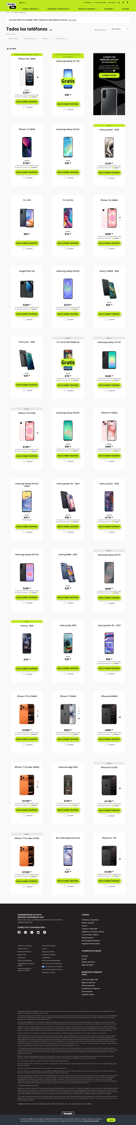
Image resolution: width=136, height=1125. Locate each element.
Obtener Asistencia (88, 962)
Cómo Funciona (87, 991)
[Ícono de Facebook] (19, 933)
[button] (31, 9)
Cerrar (111, 1120)
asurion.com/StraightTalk (82, 1043)
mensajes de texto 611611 (25, 922)
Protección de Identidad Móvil (51, 960)
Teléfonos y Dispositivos (90, 920)
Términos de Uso (23, 949)
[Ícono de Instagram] (25, 933)
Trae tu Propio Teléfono (90, 935)
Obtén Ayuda (112, 2)
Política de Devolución (24, 952)
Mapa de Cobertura (88, 982)
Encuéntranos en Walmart (91, 988)
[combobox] (120, 29)
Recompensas (88, 2)
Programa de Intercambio (91, 944)
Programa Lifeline (88, 994)
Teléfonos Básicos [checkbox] (61, 38)
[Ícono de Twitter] (31, 933)
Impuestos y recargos (48, 972)
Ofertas (84, 926)
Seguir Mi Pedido (87, 965)
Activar (84, 959)
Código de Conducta (48, 952)
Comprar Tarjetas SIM (89, 929)
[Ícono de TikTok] (44, 933)
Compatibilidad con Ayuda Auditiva (26, 964)
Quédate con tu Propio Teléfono (93, 932)
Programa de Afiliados (49, 954)
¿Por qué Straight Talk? (90, 979)
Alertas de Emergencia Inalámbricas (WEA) (24, 969)
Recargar (85, 956)
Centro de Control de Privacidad (52, 963)
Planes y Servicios (88, 923)
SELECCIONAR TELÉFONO (26, 102)
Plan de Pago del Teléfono (91, 941)
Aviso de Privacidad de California (52, 969)
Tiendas (44, 949)
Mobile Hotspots (87, 938)
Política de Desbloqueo (25, 960)
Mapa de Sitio (22, 954)
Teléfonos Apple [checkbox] (13, 38)
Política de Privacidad (48, 946)
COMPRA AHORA (109, 75)
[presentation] (119, 2)
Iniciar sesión (72, 20)
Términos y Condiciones (25, 946)
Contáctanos (21, 957)
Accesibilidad (46, 957)
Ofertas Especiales (88, 985)
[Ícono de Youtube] (38, 933)
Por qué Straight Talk (100, 2)
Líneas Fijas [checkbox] (45, 38)
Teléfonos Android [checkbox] (29, 38)
